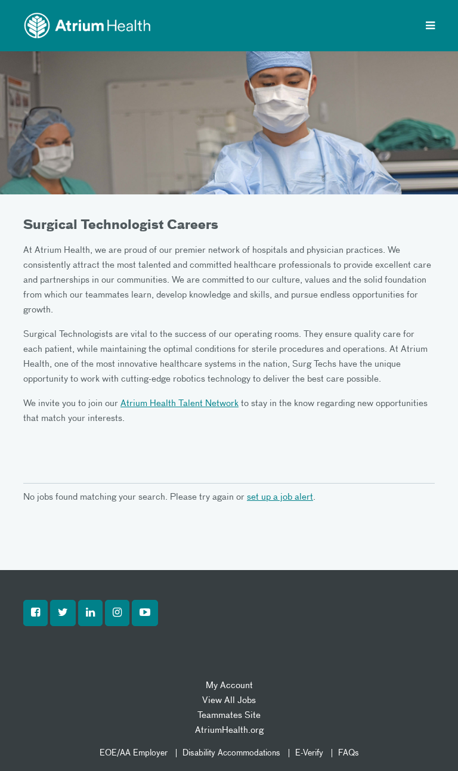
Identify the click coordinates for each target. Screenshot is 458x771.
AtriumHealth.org (229, 730)
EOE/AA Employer (134, 753)
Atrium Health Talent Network (179, 403)
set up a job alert (280, 497)
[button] (35, 613)
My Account (229, 685)
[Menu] (430, 27)
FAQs (348, 753)
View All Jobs (229, 700)
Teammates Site (229, 715)
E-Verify (309, 753)
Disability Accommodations (231, 753)
